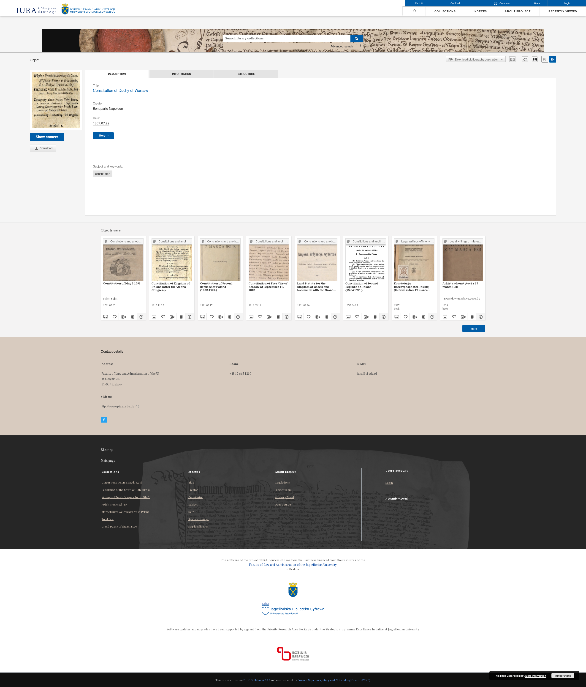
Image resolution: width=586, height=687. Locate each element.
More (474, 328)
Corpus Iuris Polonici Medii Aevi (122, 482)
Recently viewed (562, 11)
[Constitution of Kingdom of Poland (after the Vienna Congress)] (172, 260)
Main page (108, 461)
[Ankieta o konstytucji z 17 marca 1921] (463, 260)
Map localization (198, 526)
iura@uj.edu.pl (367, 374)
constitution (102, 174)
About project (518, 11)
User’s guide (283, 504)
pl (422, 3)
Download (45, 148)
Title (191, 482)
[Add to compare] (512, 59)
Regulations (282, 482)
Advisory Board (284, 497)
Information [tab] (181, 74)
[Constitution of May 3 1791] (123, 260)
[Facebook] (104, 420)
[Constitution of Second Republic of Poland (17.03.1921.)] (220, 260)
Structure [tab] (246, 74)
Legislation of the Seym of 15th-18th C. (126, 490)
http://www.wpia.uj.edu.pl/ (118, 406)
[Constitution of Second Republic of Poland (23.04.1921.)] (366, 260)
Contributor (195, 497)
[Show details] (140, 317)
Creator (193, 490)
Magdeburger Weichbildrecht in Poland (125, 512)
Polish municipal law (114, 504)
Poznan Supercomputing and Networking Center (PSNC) (334, 680)
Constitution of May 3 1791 (122, 283)
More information (535, 675)
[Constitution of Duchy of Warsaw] (56, 100)
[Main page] (414, 11)
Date (191, 512)
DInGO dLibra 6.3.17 (257, 680)
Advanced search (342, 46)
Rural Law (108, 519)
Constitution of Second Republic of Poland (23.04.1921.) (361, 287)
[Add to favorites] (525, 59)
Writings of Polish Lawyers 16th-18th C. (126, 497)
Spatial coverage (198, 519)
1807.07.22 (101, 123)
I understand (563, 675)
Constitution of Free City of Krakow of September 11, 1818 (268, 287)
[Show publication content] (132, 317)
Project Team (283, 490)
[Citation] (535, 59)
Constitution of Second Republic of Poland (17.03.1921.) (216, 287)
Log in (389, 482)
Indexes (480, 11)
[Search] (357, 38)
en (552, 59)
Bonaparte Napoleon (108, 108)
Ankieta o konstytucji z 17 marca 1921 (460, 285)
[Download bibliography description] (123, 317)
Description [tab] (117, 73)
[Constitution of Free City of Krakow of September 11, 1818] (269, 260)
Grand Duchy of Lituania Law (119, 526)
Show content (47, 136)
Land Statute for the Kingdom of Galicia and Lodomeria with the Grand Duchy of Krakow (315, 287)
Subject (193, 504)
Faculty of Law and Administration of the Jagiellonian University (292, 565)
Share (537, 3)
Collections (445, 11)
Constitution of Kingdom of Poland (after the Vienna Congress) (171, 287)
